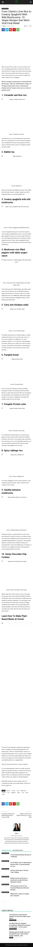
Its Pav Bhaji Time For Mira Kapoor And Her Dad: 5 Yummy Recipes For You (20, 864)
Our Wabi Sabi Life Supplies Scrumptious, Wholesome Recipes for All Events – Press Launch (19, 925)
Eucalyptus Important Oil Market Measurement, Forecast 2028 (8, 815)
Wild (3, 794)
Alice (4, 26)
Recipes (4, 792)
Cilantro (8, 790)
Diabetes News (13, 920)
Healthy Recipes (9, 6)
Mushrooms (23, 790)
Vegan (18, 792)
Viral (23, 792)
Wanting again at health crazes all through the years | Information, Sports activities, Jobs (19, 933)
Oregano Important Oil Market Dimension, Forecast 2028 (24, 815)
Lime (18, 790)
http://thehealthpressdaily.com (16, 835)
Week (27, 792)
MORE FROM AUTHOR (18, 850)
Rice (8, 792)
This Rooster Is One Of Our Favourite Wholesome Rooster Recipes (19, 888)
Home (3, 6)
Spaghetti (13, 792)
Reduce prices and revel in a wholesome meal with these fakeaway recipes (19, 880)
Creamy (13, 790)
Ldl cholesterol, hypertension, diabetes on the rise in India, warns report (19, 916)
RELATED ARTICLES (6, 850)
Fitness (11, 937)
